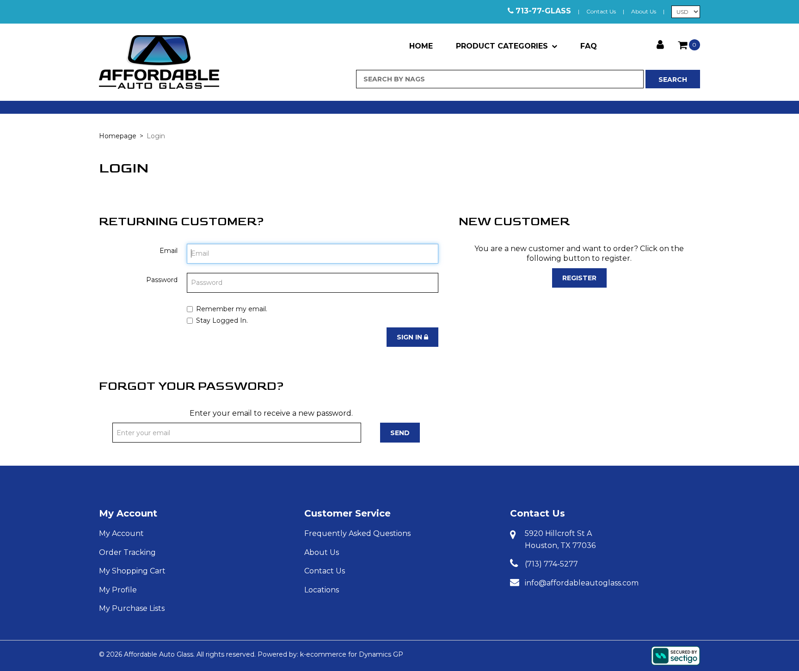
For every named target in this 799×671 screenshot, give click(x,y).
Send (400, 433)
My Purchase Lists (132, 608)
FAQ (588, 46)
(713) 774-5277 (551, 564)
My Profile (118, 589)
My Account (128, 513)
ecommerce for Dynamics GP (354, 654)
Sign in (410, 337)
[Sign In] (660, 43)
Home (421, 46)
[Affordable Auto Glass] (159, 62)
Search (672, 79)
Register (579, 278)
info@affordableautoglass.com (582, 583)
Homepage (117, 136)
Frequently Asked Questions (357, 533)
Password (162, 280)
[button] (689, 44)
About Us (643, 11)
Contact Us (601, 11)
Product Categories (502, 46)
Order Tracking (127, 552)
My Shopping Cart (132, 570)
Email (169, 250)
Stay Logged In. (222, 320)
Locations (321, 589)
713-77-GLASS (543, 10)
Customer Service (347, 513)
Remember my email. (231, 309)
